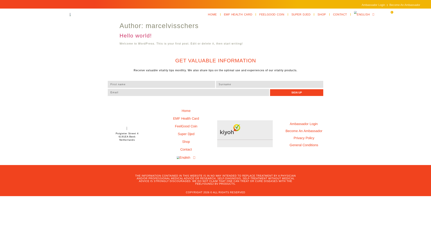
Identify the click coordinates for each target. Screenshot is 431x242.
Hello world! (136, 36)
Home (212, 14)
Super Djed (301, 14)
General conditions (304, 145)
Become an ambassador (404, 5)
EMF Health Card (238, 14)
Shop (322, 14)
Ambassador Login (373, 5)
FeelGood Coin (271, 14)
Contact (340, 14)
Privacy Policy (304, 138)
